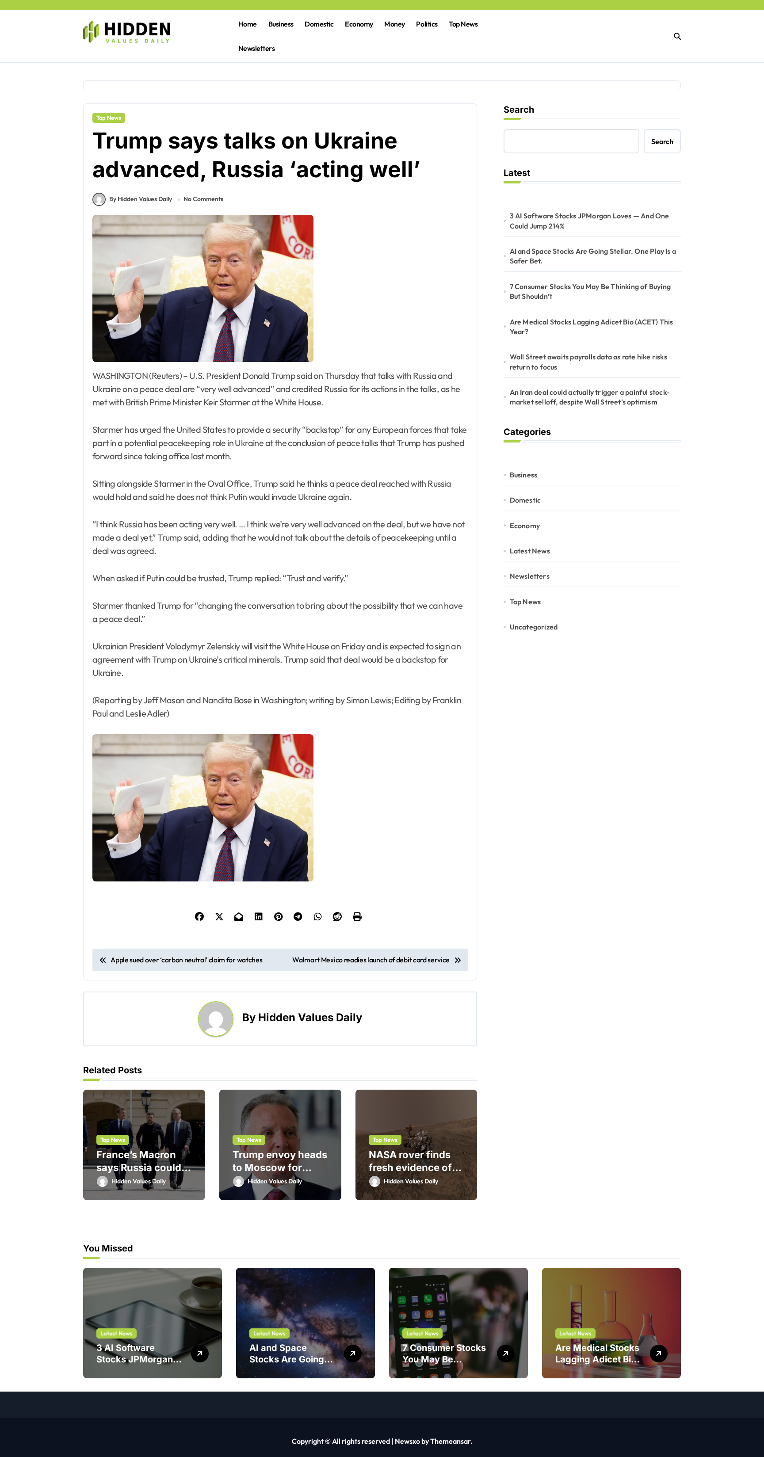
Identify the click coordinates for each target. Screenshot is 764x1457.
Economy (359, 23)
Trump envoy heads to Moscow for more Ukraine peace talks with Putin (280, 1173)
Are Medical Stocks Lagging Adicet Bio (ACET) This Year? (591, 326)
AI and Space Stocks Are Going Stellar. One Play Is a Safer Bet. (593, 256)
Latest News (530, 550)
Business (281, 23)
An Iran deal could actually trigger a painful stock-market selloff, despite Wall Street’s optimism (589, 397)
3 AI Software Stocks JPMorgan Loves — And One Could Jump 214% (589, 220)
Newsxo (407, 1441)
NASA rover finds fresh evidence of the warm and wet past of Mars (411, 1173)
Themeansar (450, 1441)
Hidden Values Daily (310, 1017)
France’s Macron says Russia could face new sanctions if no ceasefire (142, 1173)
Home (247, 23)
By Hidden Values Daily (140, 199)
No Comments (203, 199)
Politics (426, 23)
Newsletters (256, 48)
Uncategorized (534, 626)
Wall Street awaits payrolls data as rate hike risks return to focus (588, 361)
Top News (463, 23)
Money (394, 23)
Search (519, 109)
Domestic (319, 23)
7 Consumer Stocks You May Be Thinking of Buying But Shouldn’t (590, 291)
